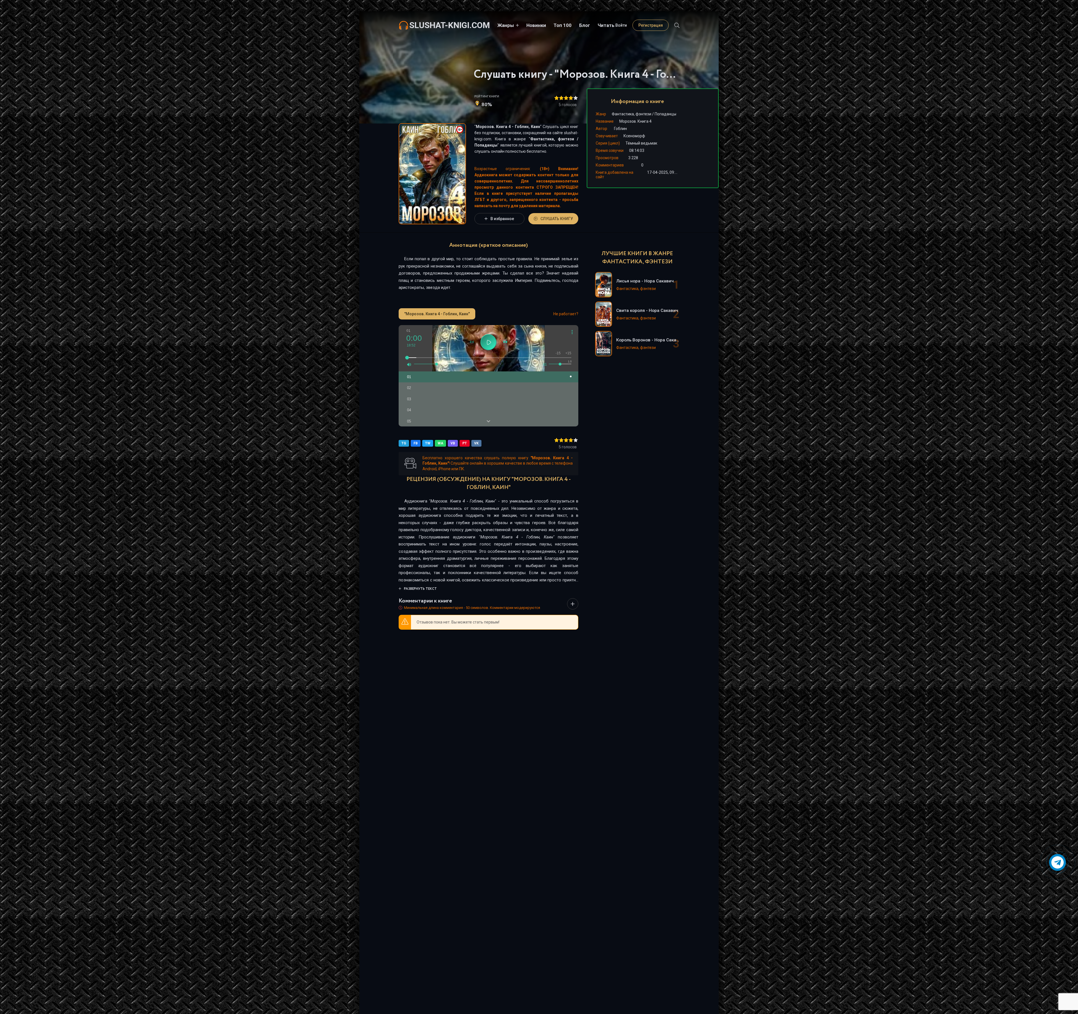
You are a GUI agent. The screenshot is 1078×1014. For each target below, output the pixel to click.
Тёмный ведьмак (641, 143)
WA (440, 443)
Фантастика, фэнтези (552, 139)
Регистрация (650, 25)
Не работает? (565, 314)
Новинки (536, 25)
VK (476, 443)
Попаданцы (485, 145)
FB (416, 443)
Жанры (505, 25)
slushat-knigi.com (449, 25)
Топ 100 (563, 25)
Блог (584, 25)
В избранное (502, 218)
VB (453, 443)
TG (403, 443)
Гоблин (620, 128)
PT (464, 443)
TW (427, 443)
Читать (606, 25)
